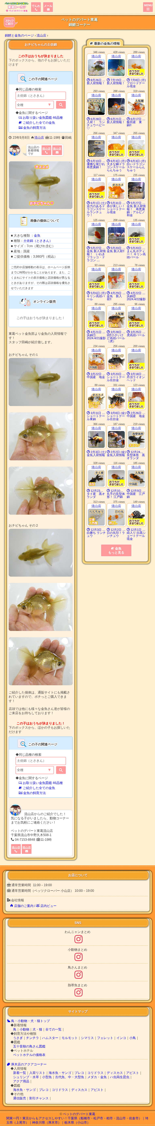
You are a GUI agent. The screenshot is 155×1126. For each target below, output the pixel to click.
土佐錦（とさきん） (37, 240)
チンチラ (32, 1038)
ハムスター (50, 1038)
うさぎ (18, 1038)
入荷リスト (37, 1073)
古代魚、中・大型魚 (69, 1077)
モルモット (70, 1038)
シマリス (87, 1038)
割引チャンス (39, 1098)
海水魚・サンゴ (60, 1073)
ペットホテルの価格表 (29, 1055)
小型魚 (47, 1077)
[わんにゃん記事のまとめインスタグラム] (78, 941)
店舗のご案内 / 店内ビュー (35, 906)
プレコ (79, 1073)
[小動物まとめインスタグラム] (78, 959)
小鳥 (132, 1038)
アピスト (132, 1073)
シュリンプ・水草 (26, 1077)
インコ (121, 1038)
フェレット (105, 1038)
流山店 (39, 137)
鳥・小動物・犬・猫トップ (30, 1021)
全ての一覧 (53, 1029)
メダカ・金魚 (97, 1077)
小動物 (24, 1029)
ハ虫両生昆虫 (119, 1077)
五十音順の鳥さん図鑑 (29, 1046)
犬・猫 (37, 1029)
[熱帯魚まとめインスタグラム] (78, 995)
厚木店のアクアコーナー (28, 1064)
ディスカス (115, 1073)
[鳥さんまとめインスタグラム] (78, 977)
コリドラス (95, 1073)
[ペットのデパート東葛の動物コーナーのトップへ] (16, 7)
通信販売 (19, 1098)
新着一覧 (19, 1073)
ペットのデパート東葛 (79, 1114)
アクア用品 (21, 1081)
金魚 (37, 235)
